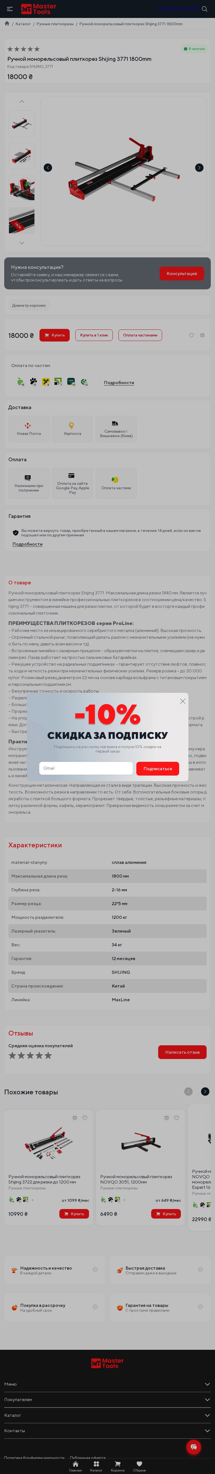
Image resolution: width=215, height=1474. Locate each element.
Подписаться (157, 768)
